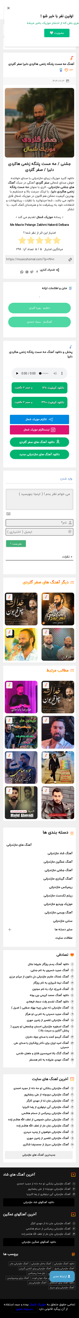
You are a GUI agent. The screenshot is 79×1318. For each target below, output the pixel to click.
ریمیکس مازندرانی (60, 887)
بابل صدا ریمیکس (36, 1273)
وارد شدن (66, 479)
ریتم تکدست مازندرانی (58, 896)
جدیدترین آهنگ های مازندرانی (38, 1155)
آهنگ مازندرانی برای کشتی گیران (35, 1268)
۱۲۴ (71, 70)
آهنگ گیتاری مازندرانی (57, 879)
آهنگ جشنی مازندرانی (58, 870)
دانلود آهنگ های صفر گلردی (37, 442)
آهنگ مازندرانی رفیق (64, 1268)
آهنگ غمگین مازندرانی (58, 862)
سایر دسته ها (63, 930)
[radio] (57, 241)
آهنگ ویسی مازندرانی (58, 913)
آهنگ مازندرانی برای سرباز (62, 1287)
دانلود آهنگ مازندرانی (64, 1263)
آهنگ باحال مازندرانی (41, 1263)
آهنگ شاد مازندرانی (60, 853)
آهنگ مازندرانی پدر (38, 1282)
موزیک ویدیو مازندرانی (58, 904)
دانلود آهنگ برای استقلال (62, 1282)
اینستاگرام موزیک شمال (37, 430)
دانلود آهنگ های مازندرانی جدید (39, 454)
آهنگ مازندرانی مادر (19, 1263)
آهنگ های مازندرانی (19, 845)
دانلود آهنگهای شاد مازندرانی (38, 1202)
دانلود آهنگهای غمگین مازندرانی (39, 1242)
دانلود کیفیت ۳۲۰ (39, 402)
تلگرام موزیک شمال (36, 419)
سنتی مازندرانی (62, 921)
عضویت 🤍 (57, 33)
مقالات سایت (63, 938)
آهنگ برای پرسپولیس (18, 1278)
